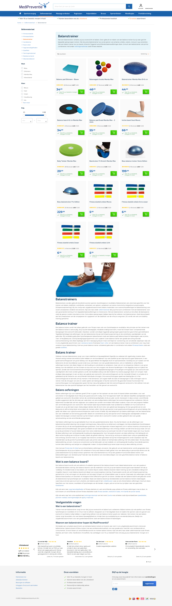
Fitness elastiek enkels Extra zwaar (135, 202)
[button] (135, 126)
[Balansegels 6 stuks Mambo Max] (103, 68)
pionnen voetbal (61, 497)
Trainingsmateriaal (29, 53)
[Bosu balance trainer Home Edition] (135, 150)
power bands (135, 491)
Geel (25, 91)
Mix (25, 100)
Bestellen (19, 588)
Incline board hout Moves (131, 120)
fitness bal (68, 448)
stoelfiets (63, 347)
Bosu (25, 68)
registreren (149, 583)
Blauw (26, 88)
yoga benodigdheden (76, 489)
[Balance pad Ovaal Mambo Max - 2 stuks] (103, 109)
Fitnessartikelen (28, 36)
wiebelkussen (108, 481)
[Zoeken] (129, 6)
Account (140, 8)
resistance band (86, 343)
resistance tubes (114, 491)
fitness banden (103, 491)
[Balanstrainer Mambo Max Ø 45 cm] (135, 68)
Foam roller (27, 45)
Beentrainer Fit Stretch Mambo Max (102, 161)
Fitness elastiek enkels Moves (100, 202)
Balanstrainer (27, 39)
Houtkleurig (28, 97)
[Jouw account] (140, 5)
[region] (94, 549)
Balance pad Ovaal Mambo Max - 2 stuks (102, 121)
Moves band (28, 77)
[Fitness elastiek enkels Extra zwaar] (135, 191)
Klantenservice (21, 577)
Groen (26, 94)
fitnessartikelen (138, 345)
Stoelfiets (26, 50)
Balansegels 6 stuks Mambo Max (101, 79)
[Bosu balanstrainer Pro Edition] (71, 191)
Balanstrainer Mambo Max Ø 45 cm (135, 79)
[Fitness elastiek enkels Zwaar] (71, 232)
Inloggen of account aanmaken (27, 585)
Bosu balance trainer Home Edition (134, 161)
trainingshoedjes (73, 497)
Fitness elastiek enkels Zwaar (68, 243)
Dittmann (27, 71)
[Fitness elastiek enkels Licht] (103, 232)
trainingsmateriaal (81, 46)
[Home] (20, 13)
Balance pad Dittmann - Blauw (67, 79)
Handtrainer (27, 42)
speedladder (142, 495)
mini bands (125, 491)
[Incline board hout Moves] (135, 109)
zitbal (76, 448)
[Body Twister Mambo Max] (71, 150)
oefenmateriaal (104, 310)
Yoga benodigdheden (30, 47)
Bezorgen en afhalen (23, 582)
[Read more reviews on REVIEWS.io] (24, 556)
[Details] (81, 91)
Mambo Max (28, 74)
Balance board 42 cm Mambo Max (69, 120)
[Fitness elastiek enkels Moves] (103, 191)
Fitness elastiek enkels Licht (99, 243)
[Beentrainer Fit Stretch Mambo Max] (103, 150)
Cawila (109, 495)
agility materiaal (87, 497)
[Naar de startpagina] (34, 6)
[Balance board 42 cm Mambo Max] (71, 109)
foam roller (104, 343)
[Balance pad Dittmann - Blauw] (70, 68)
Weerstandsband (28, 59)
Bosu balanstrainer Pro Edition (68, 202)
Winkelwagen (149, 8)
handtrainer (60, 485)
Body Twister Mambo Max (66, 161)
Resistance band (28, 56)
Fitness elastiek (28, 33)
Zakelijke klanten (21, 580)
